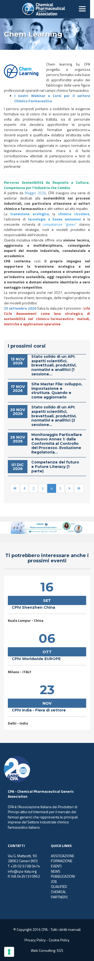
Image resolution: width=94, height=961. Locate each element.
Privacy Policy (35, 940)
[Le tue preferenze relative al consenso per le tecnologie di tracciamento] (9, 952)
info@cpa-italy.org (22, 871)
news (55, 871)
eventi (56, 866)
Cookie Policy (59, 940)
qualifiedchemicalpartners (59, 891)
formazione (61, 860)
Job (54, 881)
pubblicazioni (63, 876)
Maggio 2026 (35, 193)
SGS (60, 950)
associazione (62, 856)
